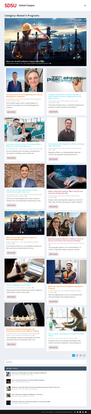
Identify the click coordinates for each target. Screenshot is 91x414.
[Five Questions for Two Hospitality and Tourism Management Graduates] (24, 80)
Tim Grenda (53, 243)
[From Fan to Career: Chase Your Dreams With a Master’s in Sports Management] (24, 130)
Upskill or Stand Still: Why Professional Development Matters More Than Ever (36, 387)
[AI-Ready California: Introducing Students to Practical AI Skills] (8, 403)
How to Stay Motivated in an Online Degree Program (28, 380)
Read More (11, 112)
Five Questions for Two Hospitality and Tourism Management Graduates (24, 95)
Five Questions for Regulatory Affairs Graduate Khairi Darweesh (66, 145)
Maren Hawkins (15, 63)
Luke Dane (10, 287)
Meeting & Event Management (23, 335)
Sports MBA (36, 149)
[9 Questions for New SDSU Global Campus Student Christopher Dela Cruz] (24, 175)
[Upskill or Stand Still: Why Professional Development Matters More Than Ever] (8, 388)
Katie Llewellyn (11, 99)
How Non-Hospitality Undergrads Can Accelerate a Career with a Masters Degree (22, 330)
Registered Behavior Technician (26, 396)
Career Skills (22, 374)
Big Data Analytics (70, 196)
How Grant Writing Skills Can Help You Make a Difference (29, 373)
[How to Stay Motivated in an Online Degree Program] (8, 381)
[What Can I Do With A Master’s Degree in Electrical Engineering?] (24, 223)
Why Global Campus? (24, 382)
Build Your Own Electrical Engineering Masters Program (65, 287)
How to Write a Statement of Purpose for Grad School (66, 335)
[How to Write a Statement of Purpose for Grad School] (66, 319)
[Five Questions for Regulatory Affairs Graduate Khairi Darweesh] (66, 129)
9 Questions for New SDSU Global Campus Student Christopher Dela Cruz (22, 191)
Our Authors (50, 412)
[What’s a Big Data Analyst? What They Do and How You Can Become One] (66, 177)
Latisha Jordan (53, 196)
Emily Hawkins (11, 149)
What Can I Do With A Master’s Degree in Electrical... (26, 61)
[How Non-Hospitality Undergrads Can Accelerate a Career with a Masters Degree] (24, 314)
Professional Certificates (31, 389)
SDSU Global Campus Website (63, 412)
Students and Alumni (18, 196)
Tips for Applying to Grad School (18, 285)
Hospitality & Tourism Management (32, 99)
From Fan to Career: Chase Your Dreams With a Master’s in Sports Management (24, 145)
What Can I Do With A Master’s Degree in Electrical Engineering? (21, 238)
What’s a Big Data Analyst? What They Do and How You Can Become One (65, 192)
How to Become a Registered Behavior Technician (27, 394)
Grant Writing (29, 374)
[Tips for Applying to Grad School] (24, 270)
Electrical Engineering (32, 63)
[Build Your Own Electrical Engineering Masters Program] (66, 272)
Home (43, 412)
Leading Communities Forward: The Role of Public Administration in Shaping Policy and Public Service (64, 96)
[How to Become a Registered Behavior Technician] (8, 395)
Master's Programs (43, 63)
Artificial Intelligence (23, 403)
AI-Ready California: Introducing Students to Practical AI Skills (31, 401)
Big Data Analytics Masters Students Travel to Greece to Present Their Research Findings (65, 240)
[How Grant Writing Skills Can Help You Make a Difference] (8, 374)
